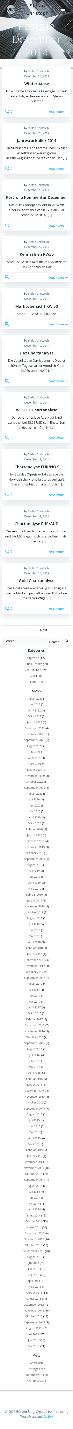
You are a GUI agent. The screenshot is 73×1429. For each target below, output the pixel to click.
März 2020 (34, 823)
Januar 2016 (34, 1084)
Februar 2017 (34, 1019)
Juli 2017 (34, 989)
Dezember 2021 (34, 728)
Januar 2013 (33, 1298)
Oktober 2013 (33, 1245)
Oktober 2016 (34, 1037)
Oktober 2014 (33, 1174)
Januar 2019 (34, 900)
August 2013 (34, 1257)
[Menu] (63, 9)
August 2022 (34, 698)
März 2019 (34, 888)
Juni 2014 (34, 1197)
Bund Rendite (33, 664)
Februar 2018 (34, 948)
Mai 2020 (34, 811)
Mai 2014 (34, 1203)
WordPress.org (36, 1380)
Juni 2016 (34, 1061)
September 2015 (34, 1108)
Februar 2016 (34, 1079)
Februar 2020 (34, 829)
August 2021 (34, 746)
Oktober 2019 (34, 853)
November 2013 (34, 1239)
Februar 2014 (33, 1221)
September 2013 (33, 1251)
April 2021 (34, 758)
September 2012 (34, 1322)
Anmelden (36, 1363)
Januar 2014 (33, 1227)
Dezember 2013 (34, 1233)
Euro (33, 682)
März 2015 (34, 1144)
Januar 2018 (34, 954)
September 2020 (34, 787)
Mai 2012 (34, 1346)
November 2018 (34, 906)
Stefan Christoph (38, 71)
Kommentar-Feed (36, 1375)
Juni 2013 (34, 1269)
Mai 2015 (34, 1132)
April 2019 (34, 882)
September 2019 (34, 859)
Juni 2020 (34, 805)
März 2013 (34, 1286)
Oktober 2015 (34, 1102)
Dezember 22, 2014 (36, 247)
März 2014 (33, 1215)
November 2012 (34, 1310)
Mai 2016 (34, 1067)
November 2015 (34, 1096)
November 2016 (34, 1031)
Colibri (48, 1416)
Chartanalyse (33, 670)
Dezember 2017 (34, 960)
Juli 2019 (34, 871)
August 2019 (34, 865)
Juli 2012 (33, 1334)
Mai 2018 (34, 936)
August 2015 (34, 1114)
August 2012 (34, 1328)
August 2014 (34, 1186)
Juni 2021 (34, 752)
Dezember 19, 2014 (36, 299)
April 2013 (33, 1281)
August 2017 (34, 983)
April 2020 (34, 817)
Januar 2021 (34, 769)
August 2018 (34, 918)
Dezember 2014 (34, 1162)
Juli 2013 (33, 1263)
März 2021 (34, 764)
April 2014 (34, 1209)
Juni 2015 (34, 1126)
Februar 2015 (34, 1150)
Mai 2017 (34, 1001)
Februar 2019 (34, 894)
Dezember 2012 (34, 1304)
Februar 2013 (33, 1292)
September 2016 (34, 1043)
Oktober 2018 (34, 912)
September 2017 (34, 978)
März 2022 (34, 716)
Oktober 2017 (34, 972)
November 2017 (34, 966)
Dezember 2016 (34, 1025)
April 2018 (34, 942)
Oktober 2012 (33, 1316)
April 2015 (34, 1138)
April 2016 (34, 1073)
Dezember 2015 (34, 1091)
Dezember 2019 (34, 841)
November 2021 (34, 734)
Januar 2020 (34, 835)
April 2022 (34, 710)
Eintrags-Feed (36, 1369)
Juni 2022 (34, 704)
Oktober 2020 (34, 781)
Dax (32, 675)
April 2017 (34, 1007)
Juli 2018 (34, 924)
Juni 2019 (34, 876)
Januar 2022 (34, 722)
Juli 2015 (34, 1120)
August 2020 (34, 793)
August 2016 (34, 1049)
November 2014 (34, 1168)
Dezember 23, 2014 (36, 76)
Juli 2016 (34, 1055)
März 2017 (34, 1013)
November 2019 (34, 847)
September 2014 (34, 1179)
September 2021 (34, 740)
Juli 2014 (34, 1191)
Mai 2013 (34, 1275)
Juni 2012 (34, 1340)
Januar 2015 (34, 1156)
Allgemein (33, 658)
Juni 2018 (34, 930)
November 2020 (34, 776)
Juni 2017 (34, 995)
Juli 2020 (34, 799)
